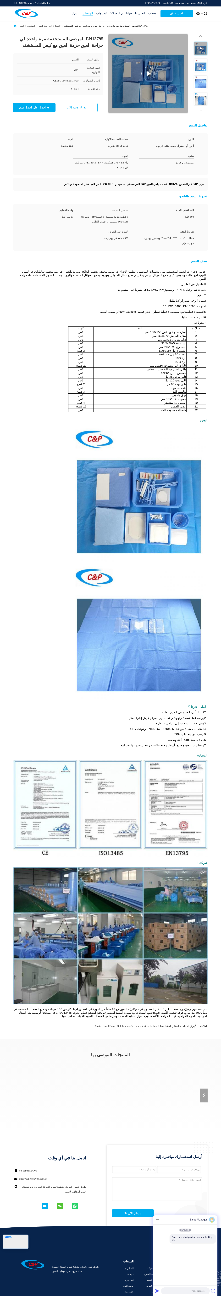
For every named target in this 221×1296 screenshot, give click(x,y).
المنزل (75, 13)
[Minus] (157, 1220)
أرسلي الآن (134, 1213)
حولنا (129, 13)
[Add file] (213, 1290)
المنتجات (88, 13)
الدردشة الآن (176, 13)
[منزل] (26, 13)
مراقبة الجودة (153, 1280)
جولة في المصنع (152, 1274)
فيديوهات (101, 13)
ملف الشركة (153, 1268)
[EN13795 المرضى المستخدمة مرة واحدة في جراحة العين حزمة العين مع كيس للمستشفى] (148, 73)
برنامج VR (116, 13)
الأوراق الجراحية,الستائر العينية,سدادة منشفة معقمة (169, 1026)
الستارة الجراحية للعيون (49, 26)
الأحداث (152, 13)
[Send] (157, 1290)
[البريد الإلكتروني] (49, 1208)
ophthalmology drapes (129, 1026)
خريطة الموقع (153, 1286)
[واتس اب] (78, 1208)
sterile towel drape (105, 1026)
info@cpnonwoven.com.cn (33, 1178)
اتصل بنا (140, 13)
